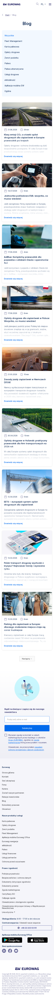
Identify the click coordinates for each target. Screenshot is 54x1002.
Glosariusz (6, 809)
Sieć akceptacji (8, 781)
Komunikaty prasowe (10, 805)
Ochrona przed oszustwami (13, 862)
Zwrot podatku (8, 829)
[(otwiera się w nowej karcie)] (14, 940)
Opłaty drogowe (9, 825)
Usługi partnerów (9, 858)
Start (7, 15)
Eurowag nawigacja (10, 841)
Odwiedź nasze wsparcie (29, 923)
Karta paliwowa (8, 821)
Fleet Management (10, 833)
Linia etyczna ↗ (8, 912)
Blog (4, 801)
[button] (43, 4)
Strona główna (8, 773)
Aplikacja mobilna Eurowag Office (16, 837)
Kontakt (5, 777)
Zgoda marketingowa (11, 890)
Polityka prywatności (10, 874)
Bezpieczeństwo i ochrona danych (16, 878)
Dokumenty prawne (10, 886)
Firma (4, 785)
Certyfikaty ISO (8, 894)
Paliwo (4, 850)
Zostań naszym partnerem (13, 793)
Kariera (5, 789)
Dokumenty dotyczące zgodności (16, 882)
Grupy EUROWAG (15, 740)
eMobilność (7, 845)
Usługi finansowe (9, 854)
